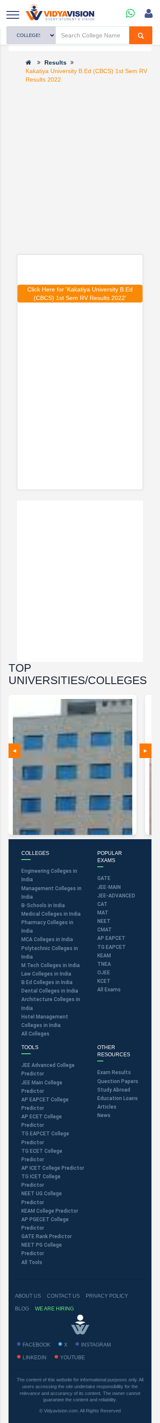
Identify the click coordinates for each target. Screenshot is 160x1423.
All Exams (109, 990)
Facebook (36, 1345)
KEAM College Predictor (49, 1211)
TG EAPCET (111, 947)
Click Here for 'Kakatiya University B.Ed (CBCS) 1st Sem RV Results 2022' (80, 293)
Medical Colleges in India (51, 914)
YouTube (72, 1358)
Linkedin (35, 1358)
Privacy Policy (107, 1296)
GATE (104, 878)
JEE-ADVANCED (116, 896)
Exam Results (114, 1072)
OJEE (103, 973)
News (104, 1115)
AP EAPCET (111, 938)
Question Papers (117, 1081)
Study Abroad (113, 1090)
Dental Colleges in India (49, 991)
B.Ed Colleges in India (47, 982)
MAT (102, 913)
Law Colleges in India (46, 974)
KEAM (104, 956)
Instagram (96, 1345)
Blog (22, 1309)
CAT (102, 904)
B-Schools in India (43, 905)
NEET (104, 921)
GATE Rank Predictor (46, 1236)
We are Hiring (54, 1309)
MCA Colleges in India (47, 939)
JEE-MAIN (109, 887)
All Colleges (35, 1034)
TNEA (104, 964)
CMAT (104, 930)
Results (55, 62)
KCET (104, 981)
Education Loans (117, 1098)
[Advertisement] (80, 168)
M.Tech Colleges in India (50, 965)
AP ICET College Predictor (52, 1168)
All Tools (31, 1262)
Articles (106, 1107)
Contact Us (63, 1296)
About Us (28, 1296)
